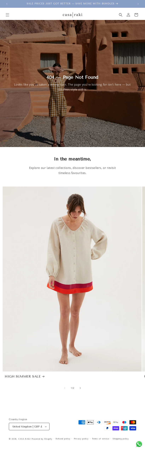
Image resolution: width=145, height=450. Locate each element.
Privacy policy (81, 439)
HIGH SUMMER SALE (23, 376)
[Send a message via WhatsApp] (139, 444)
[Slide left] (65, 388)
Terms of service (100, 439)
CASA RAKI (24, 439)
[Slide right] (80, 388)
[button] (7, 15)
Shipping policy (121, 439)
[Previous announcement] (7, 4)
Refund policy (63, 439)
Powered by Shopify (42, 439)
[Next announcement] (138, 4)
